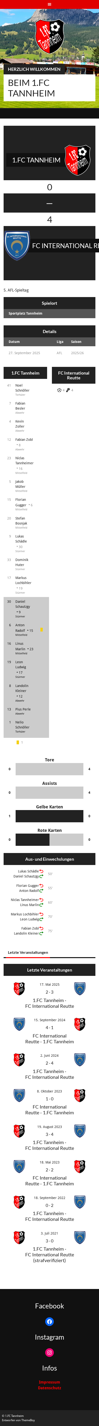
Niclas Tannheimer (25, 900)
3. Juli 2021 (49, 1233)
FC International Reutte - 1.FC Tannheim (49, 1038)
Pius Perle (23, 709)
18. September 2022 (49, 1198)
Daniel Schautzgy (26, 876)
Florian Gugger (27, 886)
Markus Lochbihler (25, 914)
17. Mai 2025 (50, 984)
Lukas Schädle (28, 871)
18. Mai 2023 (50, 1162)
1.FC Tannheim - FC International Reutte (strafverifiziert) (49, 1254)
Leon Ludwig (29, 919)
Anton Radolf (29, 891)
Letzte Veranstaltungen (28, 952)
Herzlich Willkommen (34, 69)
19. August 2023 (49, 1127)
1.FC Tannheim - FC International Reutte (49, 1003)
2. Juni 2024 (49, 1055)
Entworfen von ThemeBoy (18, 1420)
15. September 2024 (49, 1020)
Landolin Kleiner (26, 933)
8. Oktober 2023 (49, 1091)
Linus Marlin (29, 905)
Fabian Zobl (24, 440)
